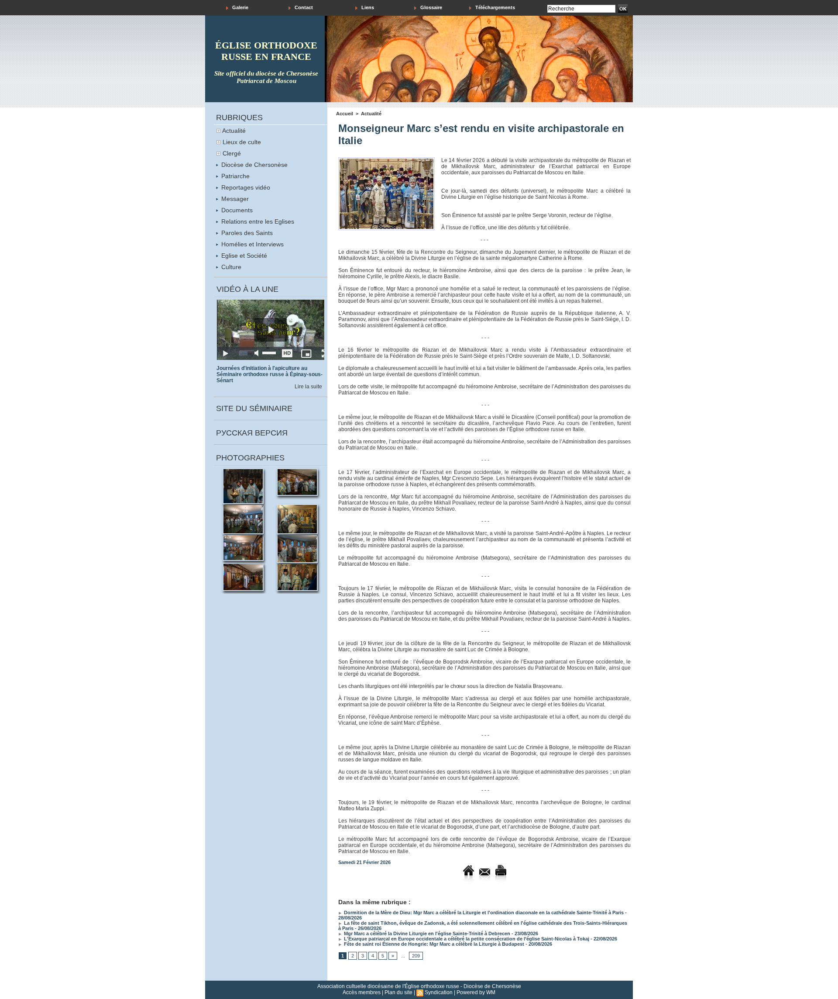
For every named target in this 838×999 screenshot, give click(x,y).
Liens (367, 7)
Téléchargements (494, 7)
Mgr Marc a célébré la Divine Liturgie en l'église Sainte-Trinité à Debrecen (426, 933)
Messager (234, 198)
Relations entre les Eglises (257, 221)
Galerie (239, 7)
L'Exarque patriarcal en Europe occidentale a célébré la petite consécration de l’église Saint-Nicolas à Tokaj (466, 938)
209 (416, 955)
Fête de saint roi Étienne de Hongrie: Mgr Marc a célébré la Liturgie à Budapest (433, 944)
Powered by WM (476, 992)
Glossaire (430, 7)
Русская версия (252, 433)
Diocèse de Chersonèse (254, 164)
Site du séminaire (254, 408)
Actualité (234, 130)
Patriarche (235, 176)
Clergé (232, 153)
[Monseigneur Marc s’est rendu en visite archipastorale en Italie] (386, 159)
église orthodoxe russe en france (266, 51)
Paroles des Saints (246, 232)
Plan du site (398, 992)
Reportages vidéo (245, 187)
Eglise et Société (243, 255)
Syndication (439, 992)
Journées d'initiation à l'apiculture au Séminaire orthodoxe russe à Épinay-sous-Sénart (269, 374)
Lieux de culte (242, 141)
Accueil (344, 113)
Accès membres (362, 992)
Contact (303, 7)
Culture (230, 266)
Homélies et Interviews (252, 244)
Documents (236, 210)
